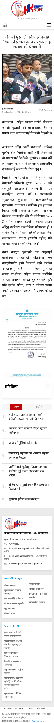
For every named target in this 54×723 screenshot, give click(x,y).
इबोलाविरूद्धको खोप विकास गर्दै (29, 487)
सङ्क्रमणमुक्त (24, 499)
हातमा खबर (7, 109)
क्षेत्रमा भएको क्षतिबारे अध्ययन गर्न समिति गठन (26, 417)
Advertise (19, 708)
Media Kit (41, 708)
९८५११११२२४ (14, 544)
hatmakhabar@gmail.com (21, 548)
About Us (8, 708)
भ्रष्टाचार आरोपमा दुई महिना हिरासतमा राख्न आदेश (28, 471)
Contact (30, 708)
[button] (49, 25)
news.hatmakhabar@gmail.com (24, 556)
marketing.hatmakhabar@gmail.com (26, 563)
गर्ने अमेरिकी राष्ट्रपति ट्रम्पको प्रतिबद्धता (28, 455)
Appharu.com (38, 721)
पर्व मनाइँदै (22, 443)
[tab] (16, 407)
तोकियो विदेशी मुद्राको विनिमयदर (28, 430)
